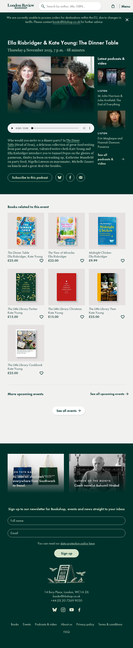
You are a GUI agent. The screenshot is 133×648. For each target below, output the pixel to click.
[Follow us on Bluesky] (54, 609)
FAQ (67, 632)
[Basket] (113, 7)
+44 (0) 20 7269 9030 (66, 600)
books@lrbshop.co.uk (67, 22)
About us (66, 624)
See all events (66, 411)
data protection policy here (77, 543)
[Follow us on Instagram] (63, 609)
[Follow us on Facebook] (79, 609)
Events (27, 624)
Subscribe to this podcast (30, 177)
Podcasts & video (46, 624)
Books (15, 624)
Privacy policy (85, 624)
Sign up (66, 553)
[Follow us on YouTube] (71, 609)
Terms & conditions (110, 624)
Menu (125, 6)
